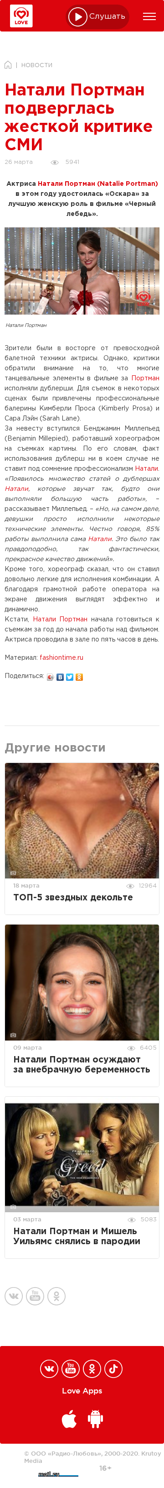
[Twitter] (70, 674)
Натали (146, 469)
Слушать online (107, 16)
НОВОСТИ (36, 65)
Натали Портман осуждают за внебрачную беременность (81, 1065)
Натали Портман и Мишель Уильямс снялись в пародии (76, 1237)
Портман (145, 378)
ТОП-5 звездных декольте (73, 898)
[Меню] (149, 16)
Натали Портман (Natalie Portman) (98, 184)
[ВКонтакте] (60, 674)
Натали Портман (60, 619)
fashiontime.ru (61, 658)
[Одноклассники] (79, 674)
